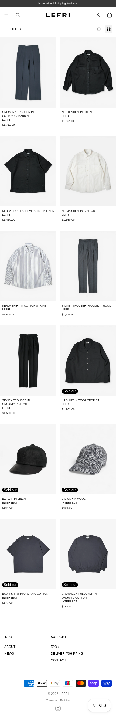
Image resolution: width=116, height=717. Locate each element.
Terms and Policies (58, 700)
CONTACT (58, 660)
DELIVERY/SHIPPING (67, 653)
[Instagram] (58, 708)
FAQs (55, 647)
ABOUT (9, 647)
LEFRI (64, 694)
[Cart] (109, 15)
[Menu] (6, 15)
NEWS (9, 653)
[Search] (18, 15)
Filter (15, 29)
